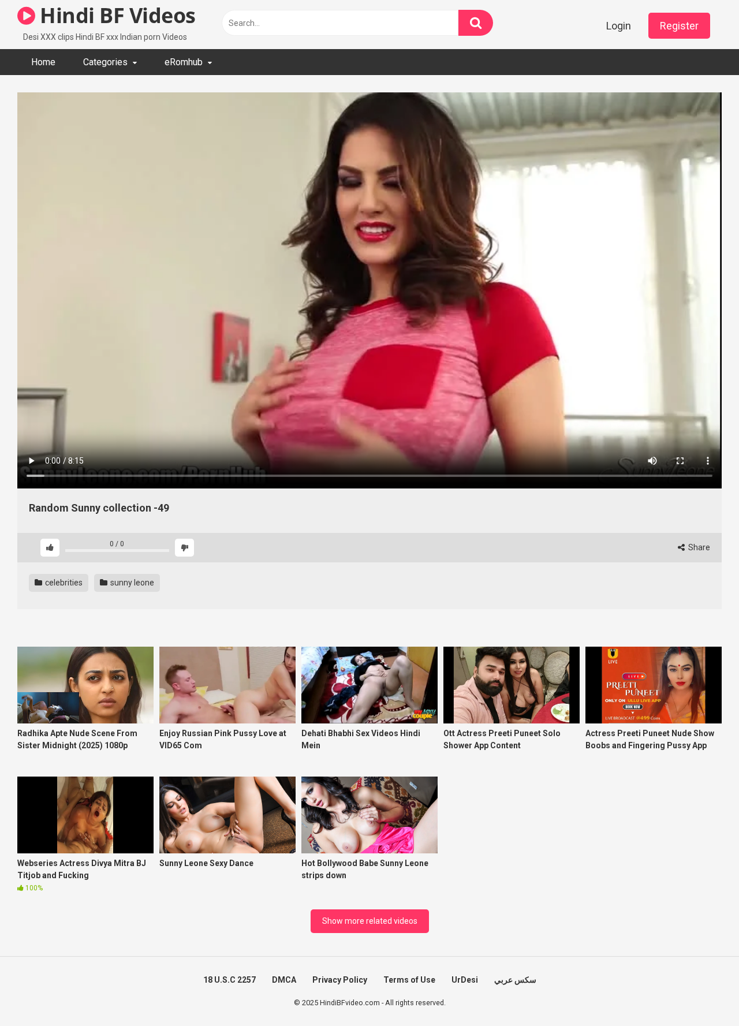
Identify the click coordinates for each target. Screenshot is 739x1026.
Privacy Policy (339, 979)
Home (43, 62)
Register (679, 26)
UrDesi (464, 979)
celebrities (63, 582)
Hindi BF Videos (115, 15)
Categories (105, 62)
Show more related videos (369, 921)
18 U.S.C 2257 (229, 979)
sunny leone (131, 582)
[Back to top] (700, 991)
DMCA (284, 979)
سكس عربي (515, 979)
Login (618, 26)
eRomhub (184, 62)
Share (698, 547)
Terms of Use (409, 979)
